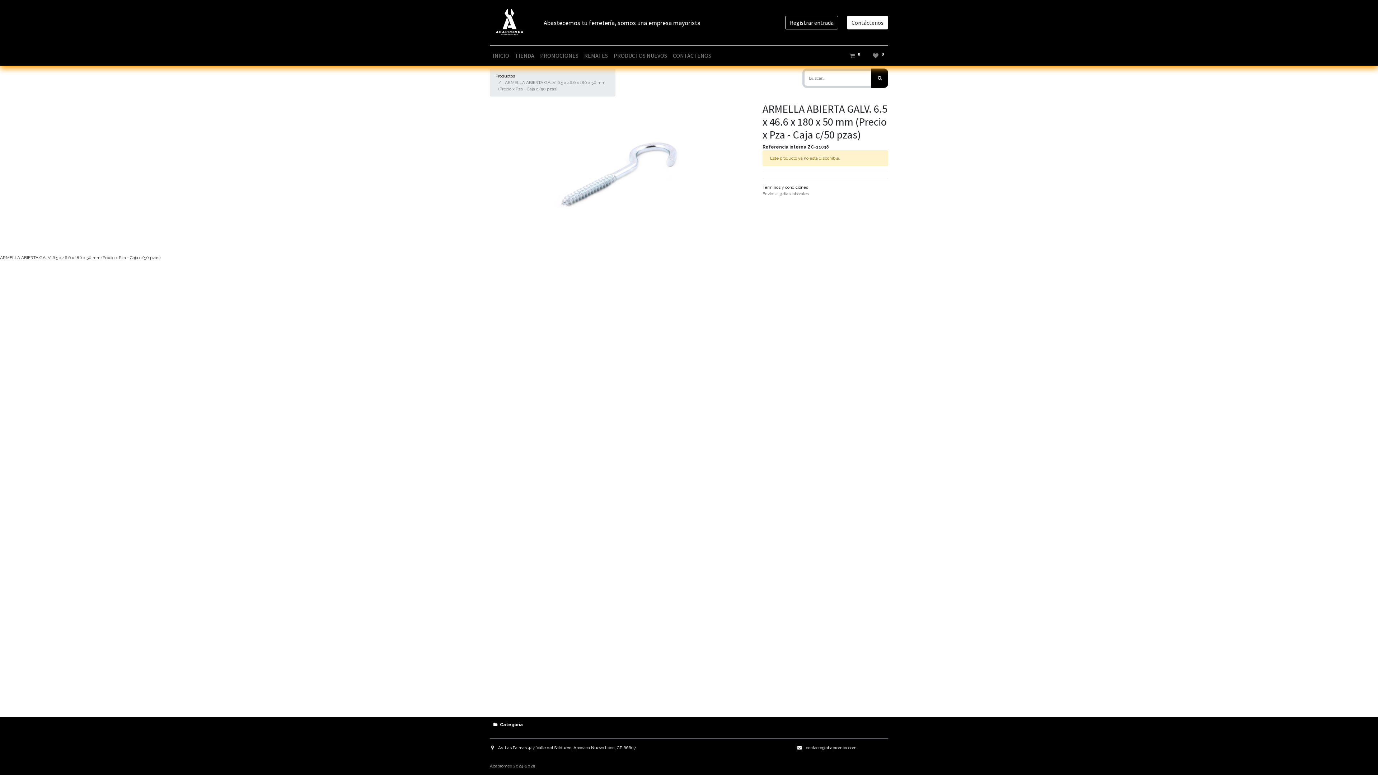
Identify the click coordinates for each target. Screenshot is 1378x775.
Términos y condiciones (785, 187)
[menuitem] (501, 55)
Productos (505, 76)
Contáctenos (867, 22)
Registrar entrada (812, 22)
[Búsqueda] (879, 78)
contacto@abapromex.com (831, 747)
